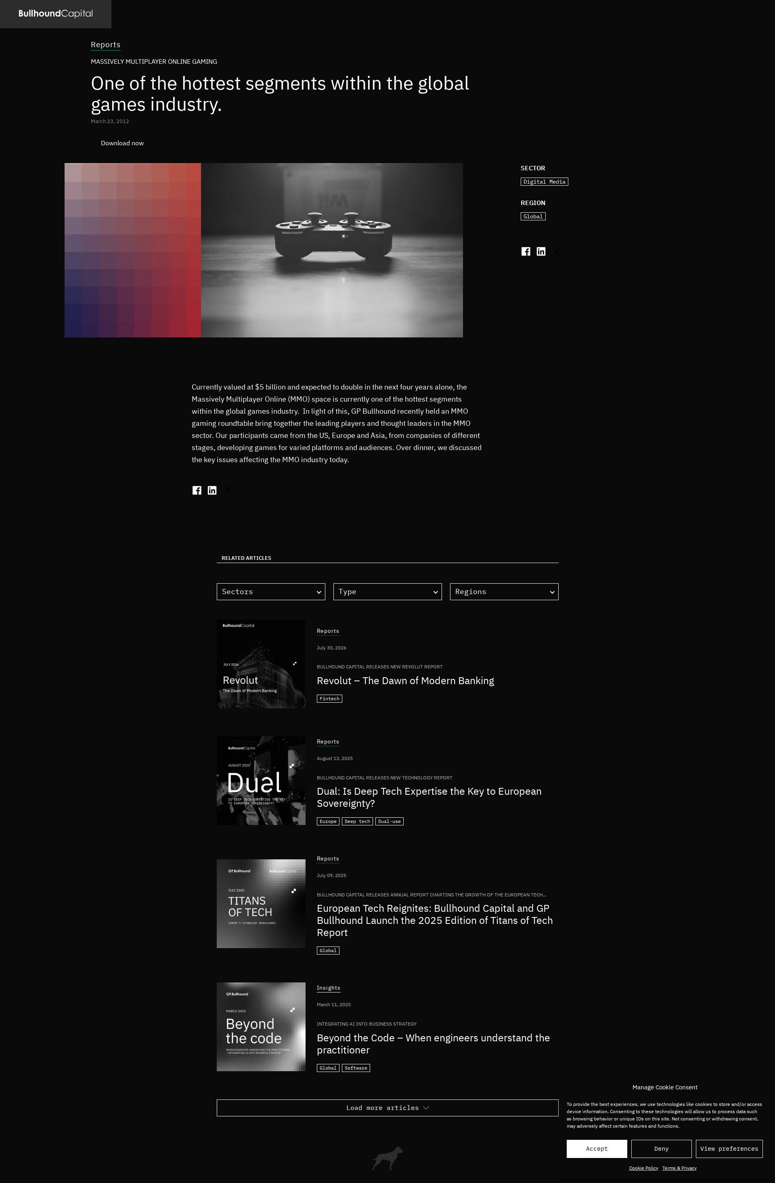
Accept (597, 1148)
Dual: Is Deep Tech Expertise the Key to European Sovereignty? (429, 797)
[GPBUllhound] (55, 14)
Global (533, 216)
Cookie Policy (643, 1168)
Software (356, 1068)
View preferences (729, 1148)
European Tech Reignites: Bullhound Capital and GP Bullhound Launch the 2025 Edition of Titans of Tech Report (435, 920)
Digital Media (545, 181)
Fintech (329, 698)
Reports (106, 44)
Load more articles (382, 1107)
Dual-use (389, 821)
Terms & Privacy (679, 1168)
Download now (122, 143)
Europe (328, 821)
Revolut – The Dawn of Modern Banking (405, 680)
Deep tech (357, 821)
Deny (661, 1148)
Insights (329, 988)
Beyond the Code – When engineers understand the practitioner (433, 1043)
